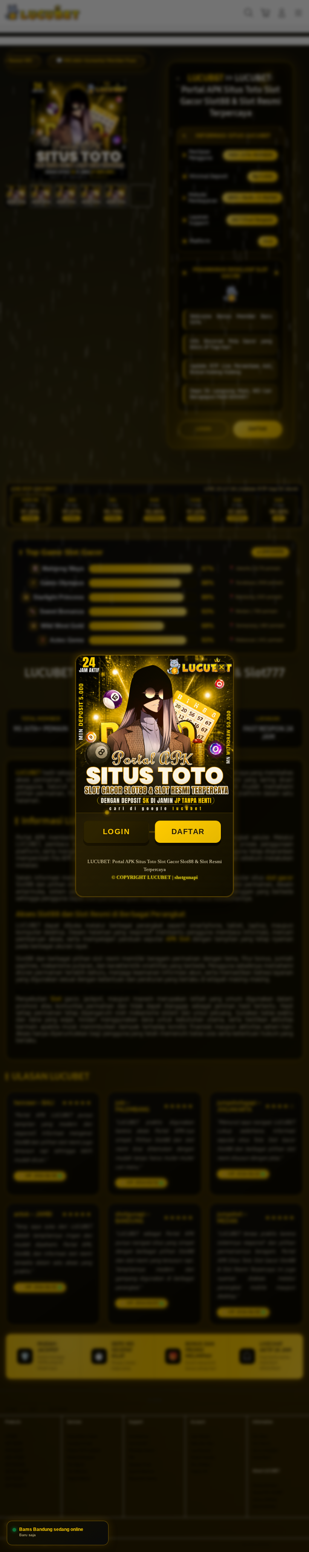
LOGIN (116, 831)
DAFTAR (188, 831)
